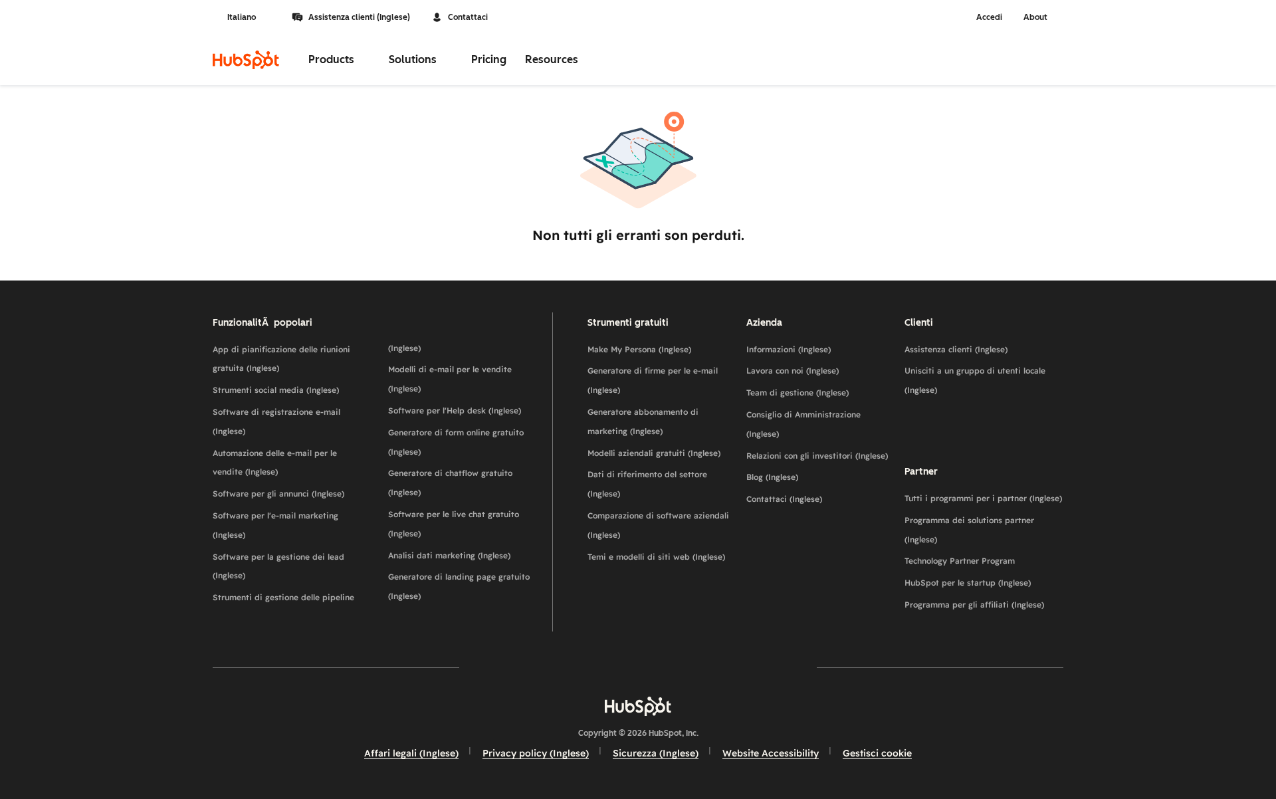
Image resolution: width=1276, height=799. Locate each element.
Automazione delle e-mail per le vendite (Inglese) (275, 462)
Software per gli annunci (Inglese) (278, 494)
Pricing (488, 59)
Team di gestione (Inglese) (797, 393)
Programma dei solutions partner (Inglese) (969, 529)
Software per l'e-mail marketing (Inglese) (275, 525)
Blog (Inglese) (772, 477)
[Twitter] (638, 667)
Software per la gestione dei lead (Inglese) (278, 566)
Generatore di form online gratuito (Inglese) (456, 442)
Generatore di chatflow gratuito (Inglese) (450, 482)
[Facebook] (522, 667)
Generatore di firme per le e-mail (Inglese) (652, 380)
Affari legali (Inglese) (411, 753)
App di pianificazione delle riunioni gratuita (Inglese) (281, 359)
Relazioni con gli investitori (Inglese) (817, 456)
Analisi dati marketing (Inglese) (449, 555)
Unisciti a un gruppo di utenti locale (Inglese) (974, 380)
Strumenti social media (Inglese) (276, 390)
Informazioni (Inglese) (788, 349)
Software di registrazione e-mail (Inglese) (276, 421)
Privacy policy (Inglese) (535, 753)
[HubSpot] (246, 60)
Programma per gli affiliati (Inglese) (974, 605)
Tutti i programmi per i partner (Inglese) (983, 498)
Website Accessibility (770, 753)
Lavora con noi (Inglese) (792, 371)
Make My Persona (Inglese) (639, 349)
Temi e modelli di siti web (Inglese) (656, 557)
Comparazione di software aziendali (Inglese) (658, 525)
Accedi (989, 17)
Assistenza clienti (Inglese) (359, 17)
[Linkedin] (676, 667)
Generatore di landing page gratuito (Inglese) (459, 586)
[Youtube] (599, 667)
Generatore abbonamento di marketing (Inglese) (642, 421)
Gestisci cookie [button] (877, 753)
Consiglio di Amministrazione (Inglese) (803, 424)
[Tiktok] (753, 667)
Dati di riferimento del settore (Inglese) (647, 484)
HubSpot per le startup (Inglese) (967, 583)
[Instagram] (561, 667)
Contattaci (468, 17)
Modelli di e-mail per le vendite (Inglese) (450, 379)
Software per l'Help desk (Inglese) (454, 410)
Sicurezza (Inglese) (655, 753)
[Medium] (715, 667)
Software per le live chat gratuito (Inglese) (453, 523)
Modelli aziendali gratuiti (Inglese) (653, 453)
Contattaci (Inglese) (784, 499)
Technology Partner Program (959, 561)
